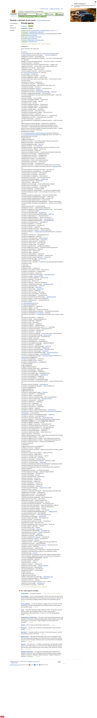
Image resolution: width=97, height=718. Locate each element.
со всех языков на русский (43, 20)
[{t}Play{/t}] (33, 28)
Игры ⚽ (43, 16)
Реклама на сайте (36, 661)
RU (61, 8)
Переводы (29, 16)
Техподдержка (29, 661)
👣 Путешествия (14, 662)
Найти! (60, 14)
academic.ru (13, 16)
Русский (11, 25)
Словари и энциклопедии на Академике (30, 11)
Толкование (24, 26)
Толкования (21, 16)
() (41, 33)
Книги (36, 16)
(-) (52, 352)
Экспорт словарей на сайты (15, 664)
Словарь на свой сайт (55, 8)
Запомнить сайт (44, 8)
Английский (12, 30)
